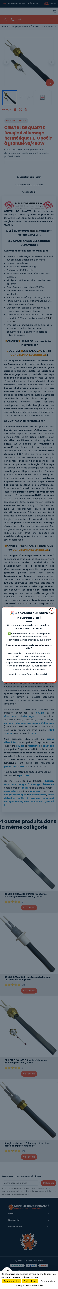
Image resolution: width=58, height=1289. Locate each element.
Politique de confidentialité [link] (29, 1285)
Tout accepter (11, 1281)
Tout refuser (30, 1281)
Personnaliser (48, 1281)
